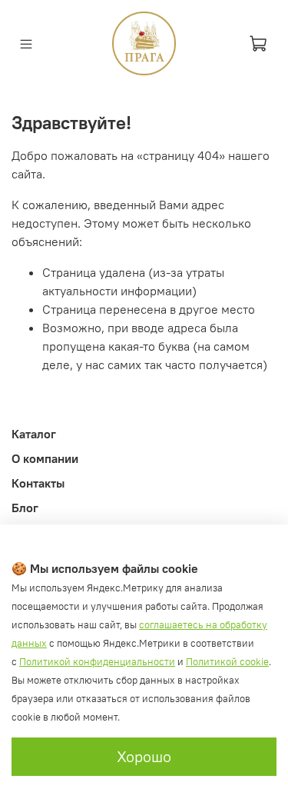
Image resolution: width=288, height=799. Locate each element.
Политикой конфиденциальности (97, 661)
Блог (25, 507)
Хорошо (144, 756)
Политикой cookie (227, 661)
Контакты (38, 483)
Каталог (34, 433)
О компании (45, 458)
